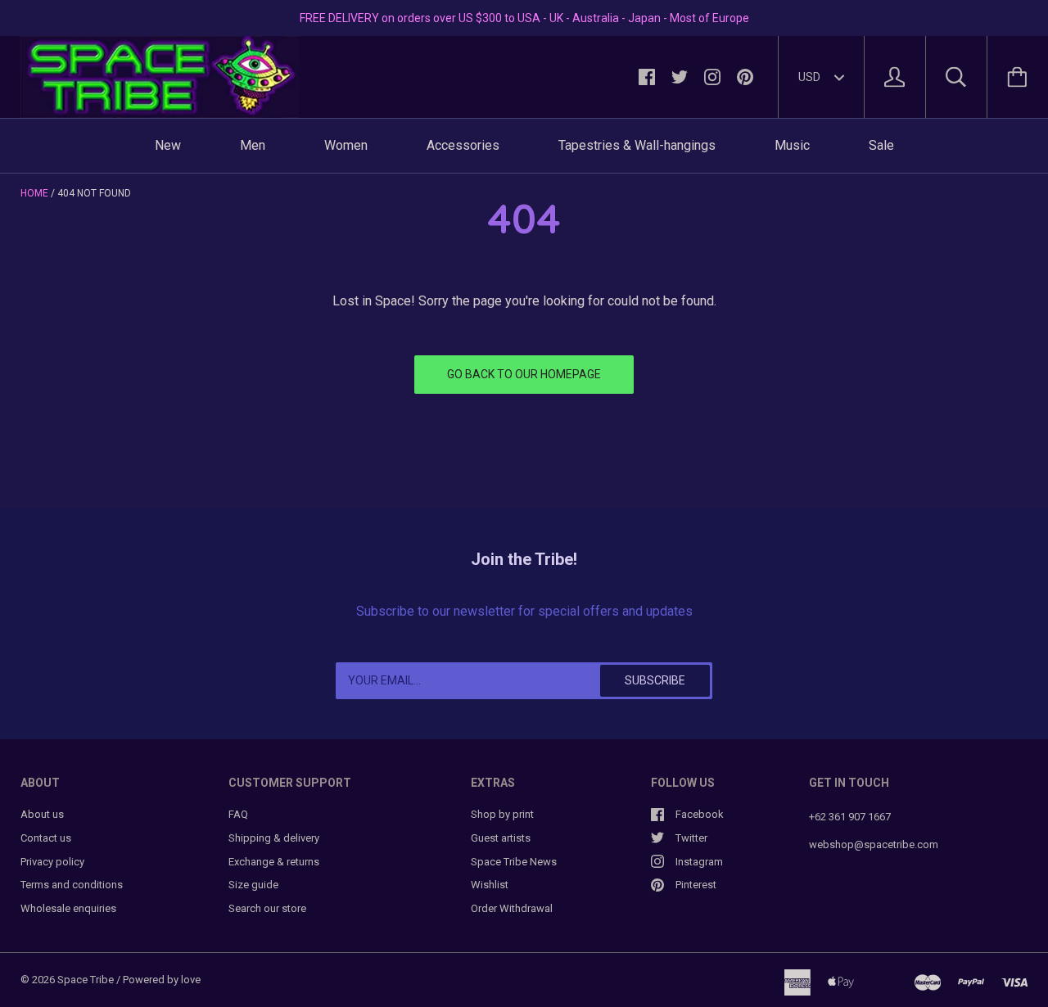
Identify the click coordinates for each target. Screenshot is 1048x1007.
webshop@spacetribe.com (873, 844)
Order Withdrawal (512, 908)
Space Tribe (85, 979)
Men (252, 145)
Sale (881, 145)
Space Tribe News (514, 862)
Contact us (45, 838)
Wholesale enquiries (68, 908)
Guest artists (501, 838)
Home (34, 193)
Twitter (691, 838)
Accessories (463, 145)
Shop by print (502, 814)
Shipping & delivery (273, 838)
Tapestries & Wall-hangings (637, 145)
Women (346, 145)
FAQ (238, 814)
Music (792, 145)
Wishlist (489, 884)
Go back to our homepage (524, 374)
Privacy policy (52, 862)
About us (42, 814)
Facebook (699, 814)
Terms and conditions (71, 884)
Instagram (699, 862)
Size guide (253, 884)
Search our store (267, 908)
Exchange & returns (273, 862)
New (168, 145)
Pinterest (695, 884)
